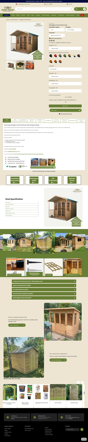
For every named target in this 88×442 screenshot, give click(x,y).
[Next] (82, 382)
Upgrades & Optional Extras (23, 120)
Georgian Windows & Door (71, 275)
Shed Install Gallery (81, 120)
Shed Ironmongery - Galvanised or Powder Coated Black (34, 274)
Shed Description (7, 120)
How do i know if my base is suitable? (23, 293)
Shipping (58, 42)
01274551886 (70, 418)
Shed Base (48, 120)
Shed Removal (73, 120)
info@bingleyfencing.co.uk (23, 4)
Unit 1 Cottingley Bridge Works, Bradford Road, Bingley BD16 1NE (28, 154)
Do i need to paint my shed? (20, 289)
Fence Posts (7, 435)
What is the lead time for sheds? (22, 285)
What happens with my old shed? (22, 298)
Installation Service (40, 120)
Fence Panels (27, 403)
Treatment (52, 32)
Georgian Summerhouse (25, 19)
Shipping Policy (48, 431)
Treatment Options (31, 120)
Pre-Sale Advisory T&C (56, 120)
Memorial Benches (29, 428)
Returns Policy (48, 429)
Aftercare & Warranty (64, 120)
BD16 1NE (70, 4)
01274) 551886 (13, 149)
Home (7, 19)
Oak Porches (28, 430)
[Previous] (78, 382)
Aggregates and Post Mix (11, 403)
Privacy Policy (48, 433)
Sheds (6, 430)
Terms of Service (49, 434)
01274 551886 (49, 4)
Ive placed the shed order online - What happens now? (28, 281)
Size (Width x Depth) (54, 27)
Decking (77, 403)
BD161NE (12, 418)
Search (46, 427)
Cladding (68, 27)
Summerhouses (14, 19)
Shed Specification (15, 120)
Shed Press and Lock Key (14, 275)
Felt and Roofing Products (60, 403)
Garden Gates (44, 403)
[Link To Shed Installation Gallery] (43, 168)
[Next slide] (84, 242)
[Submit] (81, 429)
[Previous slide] (3, 242)
